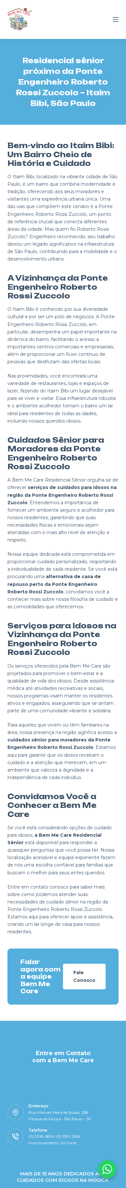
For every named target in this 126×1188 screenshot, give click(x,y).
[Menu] (116, 19)
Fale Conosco (84, 976)
